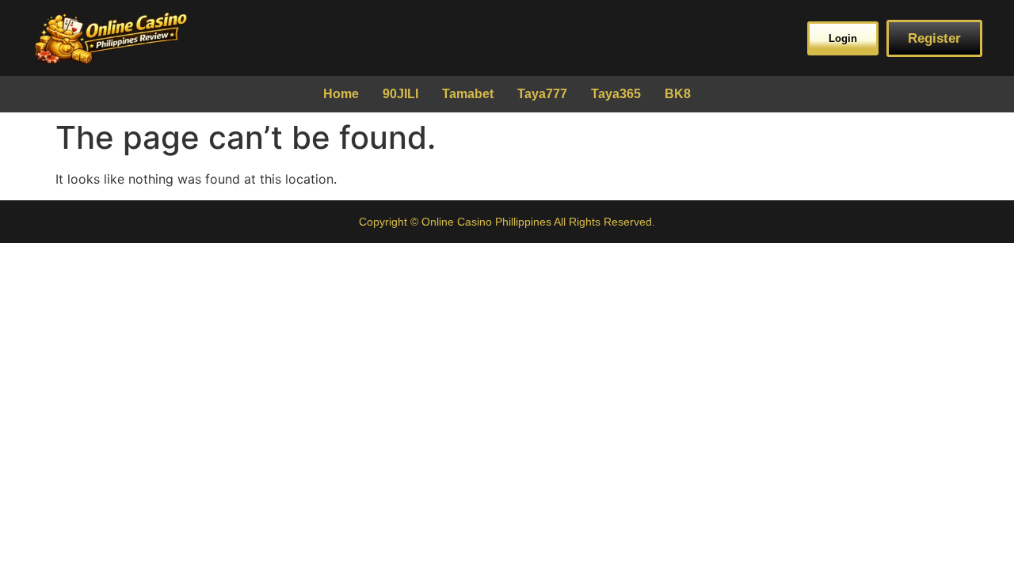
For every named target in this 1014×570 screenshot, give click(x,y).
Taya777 (542, 94)
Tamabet (468, 94)
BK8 (678, 94)
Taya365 (616, 94)
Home (341, 94)
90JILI (400, 94)
